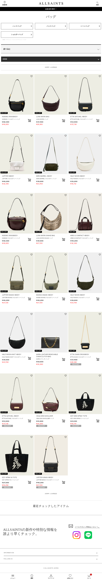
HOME (3, 39)
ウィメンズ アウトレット (17, 39)
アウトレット (8, 39)
